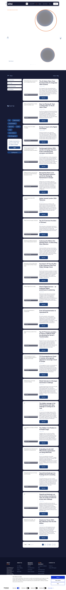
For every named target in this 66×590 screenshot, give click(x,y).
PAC (49, 3)
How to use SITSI (41, 573)
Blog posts (15, 152)
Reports (40, 3)
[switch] (27, 588)
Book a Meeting (19, 567)
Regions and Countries (12, 86)
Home (54, 75)
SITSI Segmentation (41, 569)
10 (49, 544)
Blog (36, 3)
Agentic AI (11, 126)
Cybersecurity (16, 120)
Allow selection (58, 580)
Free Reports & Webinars (42, 565)
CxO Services (30, 569)
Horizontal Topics (11, 80)
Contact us (51, 565)
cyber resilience (12, 133)
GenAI (18, 126)
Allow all (57, 577)
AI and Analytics (12, 123)
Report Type (10, 83)
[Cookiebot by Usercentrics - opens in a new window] (6, 588)
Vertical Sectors (10, 89)
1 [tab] (30, 64)
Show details (50, 588)
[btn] (6, 36)
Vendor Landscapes (31, 571)
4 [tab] (35, 64)
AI (9, 120)
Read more (43, 97)
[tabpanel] (33, 36)
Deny (58, 583)
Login (56, 3)
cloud (10, 129)
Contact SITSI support (52, 567)
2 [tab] (32, 64)
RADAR (29, 565)
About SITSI (32, 3)
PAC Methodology (41, 571)
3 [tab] (33, 64)
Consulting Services (31, 567)
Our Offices (19, 565)
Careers (18, 569)
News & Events (45, 3)
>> (54, 544)
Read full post (11, 61)
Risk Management (12, 136)
